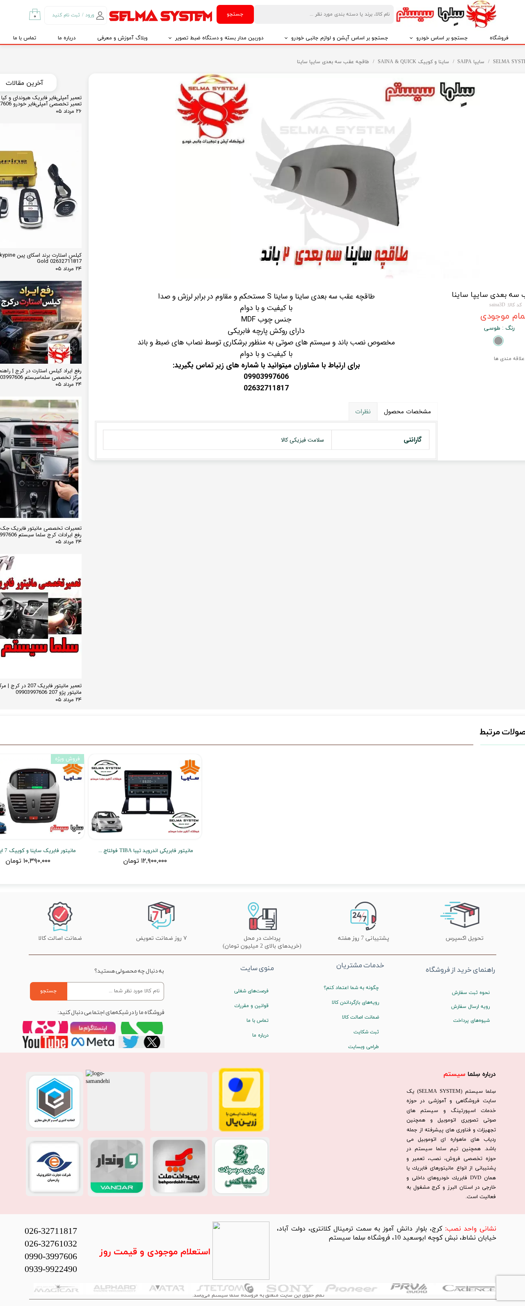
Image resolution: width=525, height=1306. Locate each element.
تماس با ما (258, 1020)
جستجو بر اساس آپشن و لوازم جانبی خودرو (339, 38)
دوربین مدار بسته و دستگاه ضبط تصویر (219, 38)
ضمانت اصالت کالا (360, 1017)
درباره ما (66, 38)
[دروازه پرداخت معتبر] (241, 1130)
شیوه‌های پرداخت (471, 1020)
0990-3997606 (51, 1257)
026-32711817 (51, 1231)
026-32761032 (51, 1244)
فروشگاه (499, 38)
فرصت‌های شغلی (251, 991)
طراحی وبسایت (363, 1047)
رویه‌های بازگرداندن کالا (355, 1002)
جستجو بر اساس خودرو (442, 38)
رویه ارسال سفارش (470, 1006)
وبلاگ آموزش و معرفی (122, 38)
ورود (89, 15)
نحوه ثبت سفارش (471, 992)
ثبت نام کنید (66, 15)
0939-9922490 (51, 1269)
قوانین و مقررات (251, 1006)
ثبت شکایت (366, 1032)
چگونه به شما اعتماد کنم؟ (351, 988)
